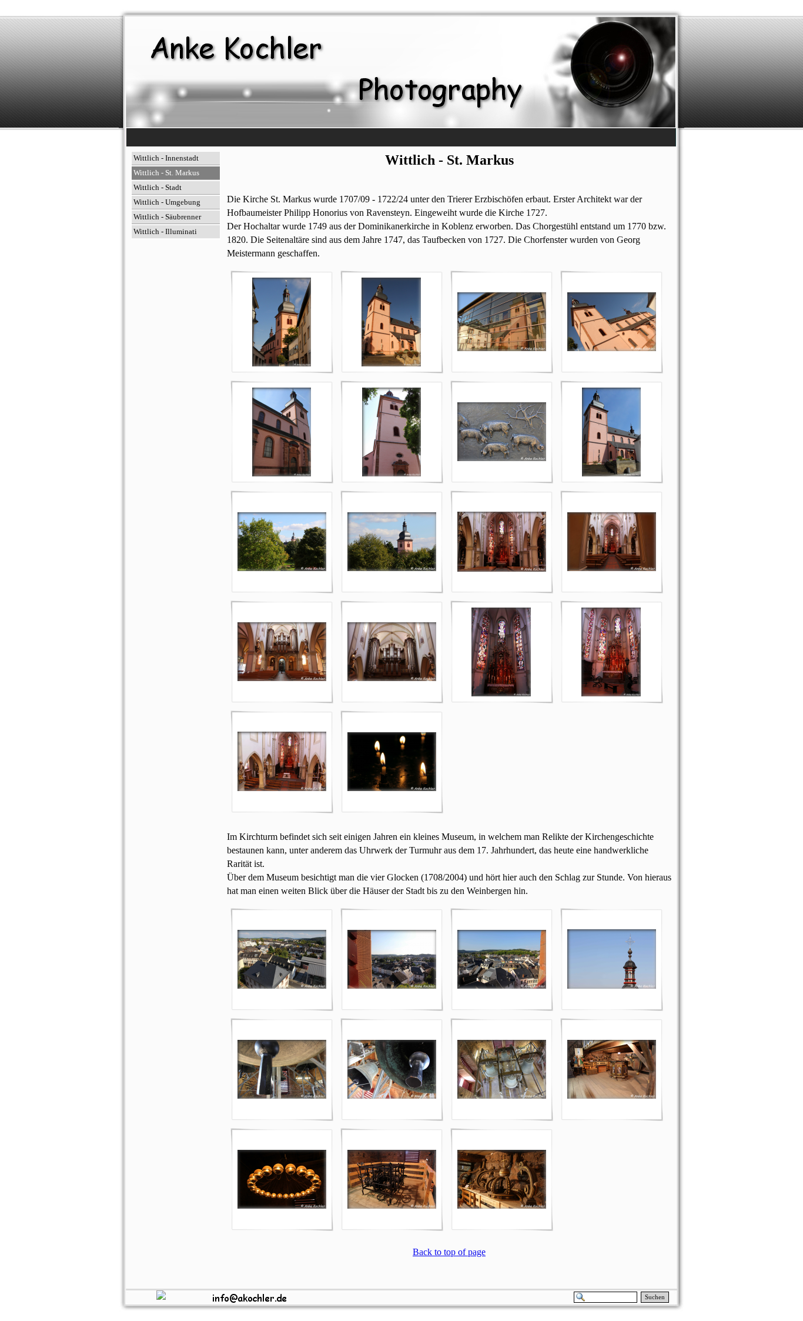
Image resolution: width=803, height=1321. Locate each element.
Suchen (655, 1297)
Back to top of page (449, 1252)
